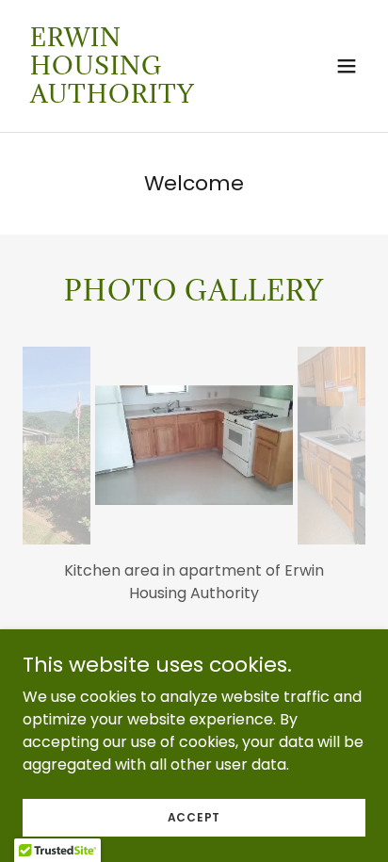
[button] (346, 66)
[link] (142, 97)
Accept (194, 816)
